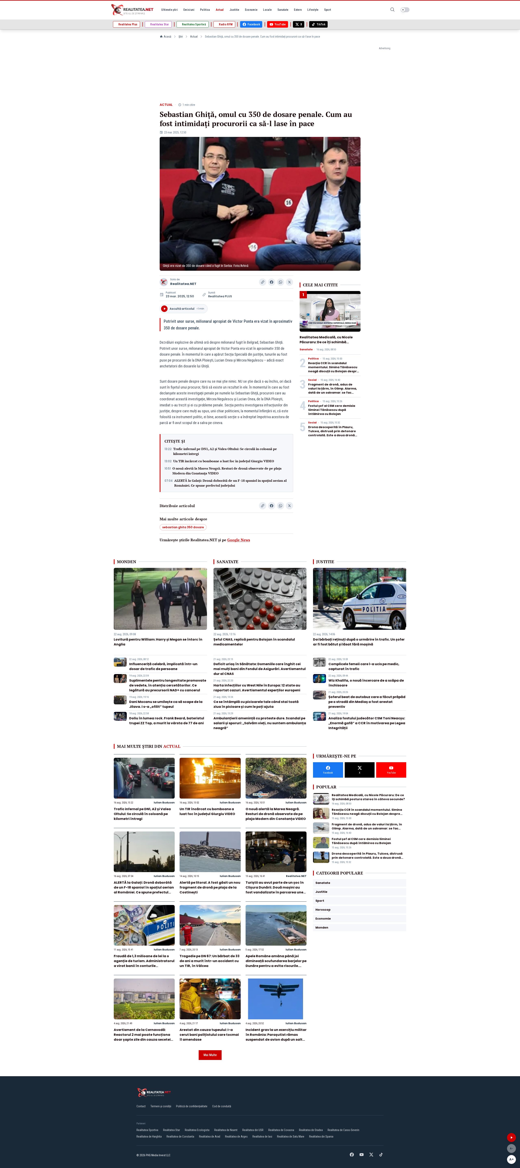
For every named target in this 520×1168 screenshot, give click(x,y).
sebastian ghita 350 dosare (183, 527)
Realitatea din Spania (321, 1136)
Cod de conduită (221, 1106)
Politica (313, 358)
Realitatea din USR (252, 1130)
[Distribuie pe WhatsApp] (280, 282)
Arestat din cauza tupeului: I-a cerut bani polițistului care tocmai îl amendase (209, 1034)
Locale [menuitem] (267, 9)
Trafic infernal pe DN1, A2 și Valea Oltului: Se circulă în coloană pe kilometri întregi (225, 451)
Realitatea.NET (183, 283)
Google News (238, 539)
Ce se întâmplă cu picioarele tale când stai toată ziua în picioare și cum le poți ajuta (256, 704)
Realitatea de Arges (236, 1136)
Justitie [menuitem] (234, 9)
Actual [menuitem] (220, 9)
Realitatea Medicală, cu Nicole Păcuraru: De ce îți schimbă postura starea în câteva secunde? (326, 344)
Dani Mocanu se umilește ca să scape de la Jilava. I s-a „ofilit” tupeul (166, 704)
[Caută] (392, 9)
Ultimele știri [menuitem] (169, 9)
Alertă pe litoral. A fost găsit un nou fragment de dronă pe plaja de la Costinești (210, 887)
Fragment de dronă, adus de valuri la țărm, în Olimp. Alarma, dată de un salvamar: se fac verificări (332, 390)
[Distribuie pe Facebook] (271, 282)
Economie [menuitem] (251, 9)
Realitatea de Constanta (180, 1136)
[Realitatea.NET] (132, 10)
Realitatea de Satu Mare (290, 1136)
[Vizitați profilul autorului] (164, 282)
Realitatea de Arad (209, 1136)
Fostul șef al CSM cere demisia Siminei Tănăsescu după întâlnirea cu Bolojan (331, 410)
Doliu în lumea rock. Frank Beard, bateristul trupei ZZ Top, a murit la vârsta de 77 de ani (166, 720)
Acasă (167, 36)
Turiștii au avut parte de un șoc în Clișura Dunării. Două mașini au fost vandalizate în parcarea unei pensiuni (275, 890)
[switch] (405, 9)
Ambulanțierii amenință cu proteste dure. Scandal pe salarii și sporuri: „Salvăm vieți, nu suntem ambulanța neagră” (259, 723)
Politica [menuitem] (205, 9)
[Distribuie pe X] (289, 282)
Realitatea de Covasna (281, 1130)
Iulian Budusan (164, 802)
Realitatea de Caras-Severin (343, 1130)
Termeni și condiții (161, 1106)
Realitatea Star (171, 1130)
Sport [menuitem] (327, 9)
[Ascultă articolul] (511, 1137)
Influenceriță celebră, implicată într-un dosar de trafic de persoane (163, 666)
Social (312, 380)
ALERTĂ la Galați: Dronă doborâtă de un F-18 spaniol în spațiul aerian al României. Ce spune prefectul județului (230, 483)
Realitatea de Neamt (225, 1130)
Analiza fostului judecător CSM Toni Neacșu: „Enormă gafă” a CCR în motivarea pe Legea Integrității (366, 723)
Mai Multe (210, 1055)
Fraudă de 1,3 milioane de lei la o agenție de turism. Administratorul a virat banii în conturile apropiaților (144, 963)
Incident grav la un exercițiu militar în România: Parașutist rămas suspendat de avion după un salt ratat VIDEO (276, 1037)
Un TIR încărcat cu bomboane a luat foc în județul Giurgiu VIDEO (223, 461)
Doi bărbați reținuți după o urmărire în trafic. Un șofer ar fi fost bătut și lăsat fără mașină (359, 642)
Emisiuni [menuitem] (188, 9)
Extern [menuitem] (298, 9)
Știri (181, 36)
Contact (141, 1106)
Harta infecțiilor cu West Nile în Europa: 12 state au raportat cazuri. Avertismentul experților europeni (256, 688)
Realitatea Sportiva (147, 1130)
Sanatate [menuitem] (282, 9)
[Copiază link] (262, 282)
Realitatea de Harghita (149, 1136)
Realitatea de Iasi (262, 1136)
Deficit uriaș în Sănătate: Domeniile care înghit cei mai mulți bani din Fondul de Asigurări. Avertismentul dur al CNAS (259, 669)
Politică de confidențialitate (191, 1106)
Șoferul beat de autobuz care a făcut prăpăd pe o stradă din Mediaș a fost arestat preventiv (366, 702)
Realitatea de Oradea (311, 1130)
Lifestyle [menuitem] (312, 9)
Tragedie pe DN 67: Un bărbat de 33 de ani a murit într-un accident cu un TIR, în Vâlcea (209, 961)
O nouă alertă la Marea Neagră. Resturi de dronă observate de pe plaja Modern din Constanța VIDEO (227, 470)
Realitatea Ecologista (197, 1130)
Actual (194, 36)
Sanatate (306, 349)
